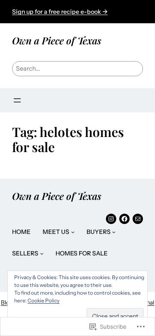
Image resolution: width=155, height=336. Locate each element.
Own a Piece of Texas (56, 40)
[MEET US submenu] (72, 231)
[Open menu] (17, 100)
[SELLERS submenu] (41, 253)
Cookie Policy (43, 300)
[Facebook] (124, 219)
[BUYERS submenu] (113, 231)
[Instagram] (111, 219)
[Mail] (138, 219)
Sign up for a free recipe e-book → (60, 12)
